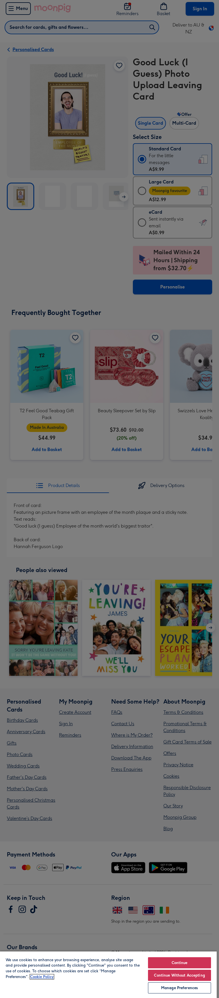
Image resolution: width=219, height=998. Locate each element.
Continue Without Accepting (179, 975)
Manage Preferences (179, 988)
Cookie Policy (42, 977)
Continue (180, 963)
